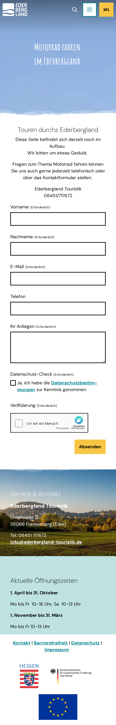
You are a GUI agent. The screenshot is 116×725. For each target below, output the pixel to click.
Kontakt (21, 643)
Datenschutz (85, 643)
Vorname (30, 207)
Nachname (32, 237)
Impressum (56, 649)
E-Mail (27, 266)
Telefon (17, 296)
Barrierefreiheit (51, 643)
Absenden (90, 447)
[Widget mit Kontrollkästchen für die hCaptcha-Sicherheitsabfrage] (49, 423)
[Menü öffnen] (89, 10)
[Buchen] (106, 10)
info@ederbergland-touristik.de (46, 542)
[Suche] (74, 9)
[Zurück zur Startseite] (15, 9)
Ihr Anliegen (33, 326)
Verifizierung (33, 405)
